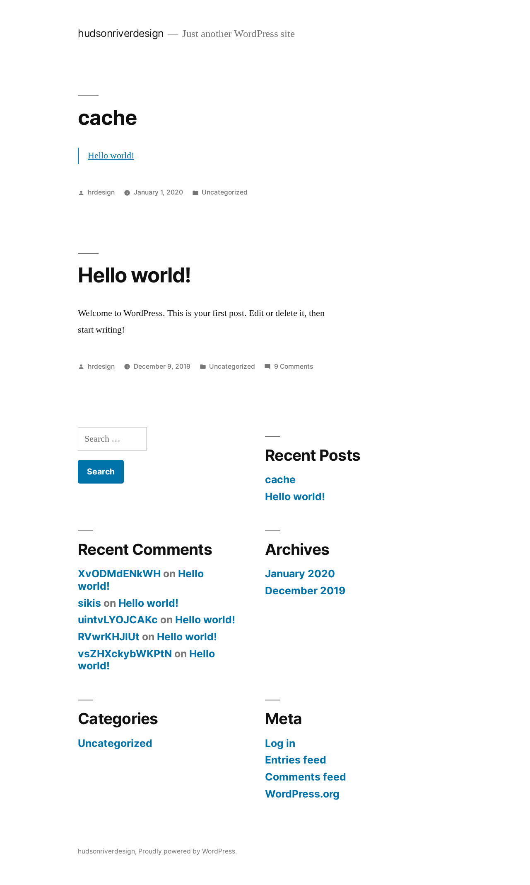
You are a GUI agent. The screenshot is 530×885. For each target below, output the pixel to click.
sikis (89, 603)
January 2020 (300, 573)
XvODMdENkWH (119, 573)
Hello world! (111, 155)
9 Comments (293, 366)
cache (107, 117)
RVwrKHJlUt (109, 636)
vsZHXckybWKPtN (125, 653)
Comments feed (305, 777)
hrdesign (101, 192)
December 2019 (305, 590)
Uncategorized (225, 192)
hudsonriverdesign (121, 33)
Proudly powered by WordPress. (187, 851)
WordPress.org (302, 794)
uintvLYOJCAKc (118, 619)
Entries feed (295, 760)
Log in (280, 743)
